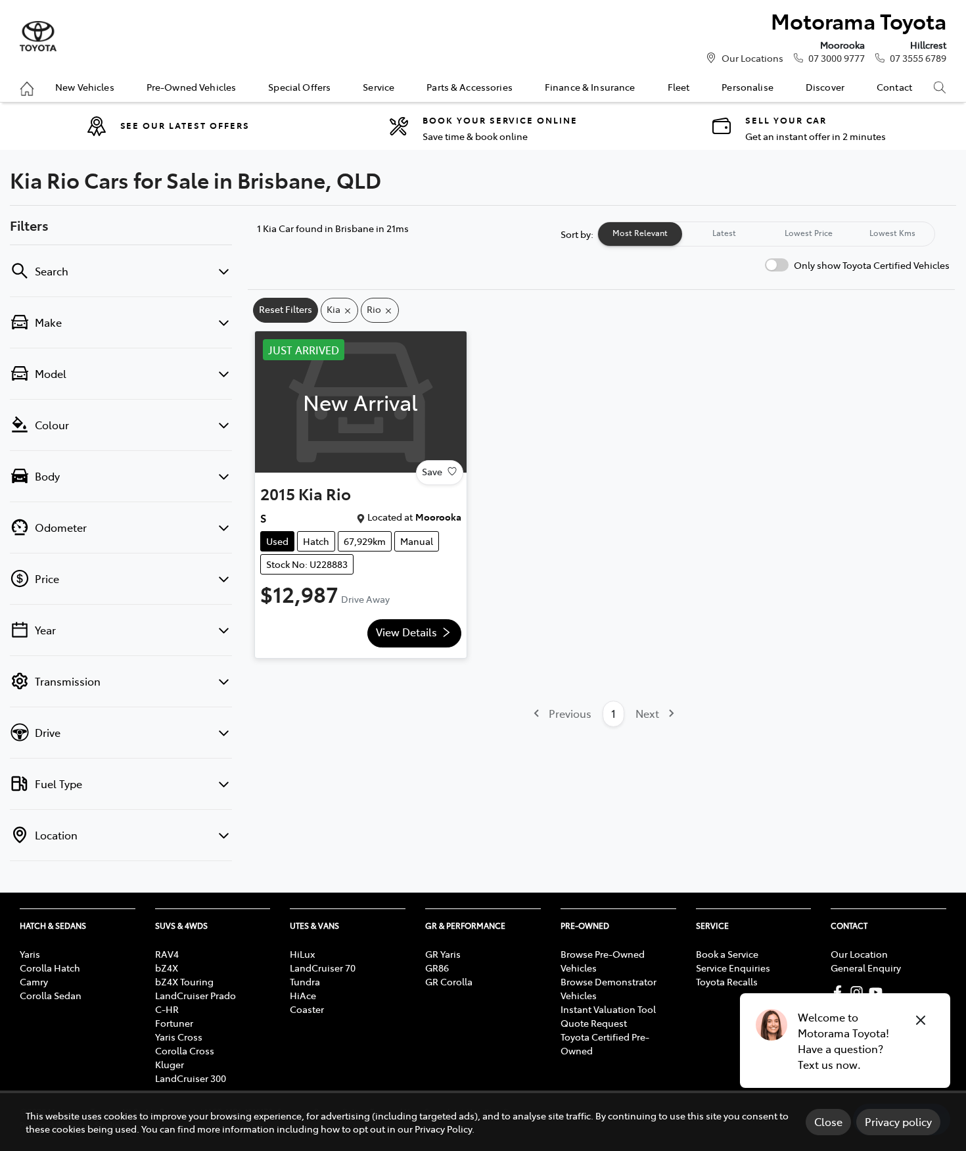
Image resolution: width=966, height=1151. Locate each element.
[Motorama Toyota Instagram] (859, 992)
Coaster (307, 1009)
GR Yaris (443, 953)
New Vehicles (84, 86)
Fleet (679, 86)
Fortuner (174, 1022)
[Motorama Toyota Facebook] (840, 992)
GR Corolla (448, 981)
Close (828, 1121)
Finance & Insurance (590, 86)
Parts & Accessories (469, 86)
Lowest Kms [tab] (892, 232)
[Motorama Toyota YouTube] (878, 992)
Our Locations (752, 57)
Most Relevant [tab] (640, 232)
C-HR (167, 1009)
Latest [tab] (724, 232)
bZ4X (166, 967)
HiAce (303, 995)
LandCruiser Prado (195, 995)
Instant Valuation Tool (608, 1009)
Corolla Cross (184, 1050)
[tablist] (766, 234)
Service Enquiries (733, 967)
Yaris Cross (178, 1036)
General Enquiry (866, 967)
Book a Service (727, 953)
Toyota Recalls (727, 981)
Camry (34, 981)
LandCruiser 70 (323, 967)
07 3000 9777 (836, 57)
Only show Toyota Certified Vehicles (872, 264)
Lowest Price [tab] (809, 232)
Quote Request (594, 1022)
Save (432, 471)
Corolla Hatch (50, 967)
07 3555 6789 (918, 57)
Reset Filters (285, 309)
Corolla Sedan (50, 995)
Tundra (305, 981)
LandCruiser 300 (190, 1078)
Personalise (747, 86)
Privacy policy (898, 1121)
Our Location (859, 953)
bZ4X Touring (184, 981)
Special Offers (299, 86)
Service (378, 86)
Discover (825, 86)
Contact (894, 86)
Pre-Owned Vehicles (192, 86)
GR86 (437, 967)
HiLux (302, 953)
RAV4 (167, 953)
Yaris (30, 953)
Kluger (169, 1064)
